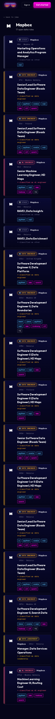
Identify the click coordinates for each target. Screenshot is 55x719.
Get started (42, 5)
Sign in (27, 5)
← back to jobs (11, 17)
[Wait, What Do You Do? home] (10, 5)
